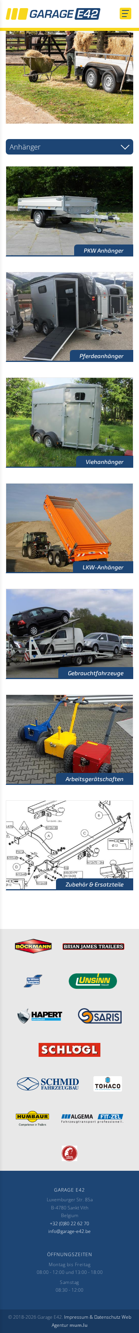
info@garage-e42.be (69, 1231)
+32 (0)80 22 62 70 (69, 1223)
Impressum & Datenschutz (92, 1317)
